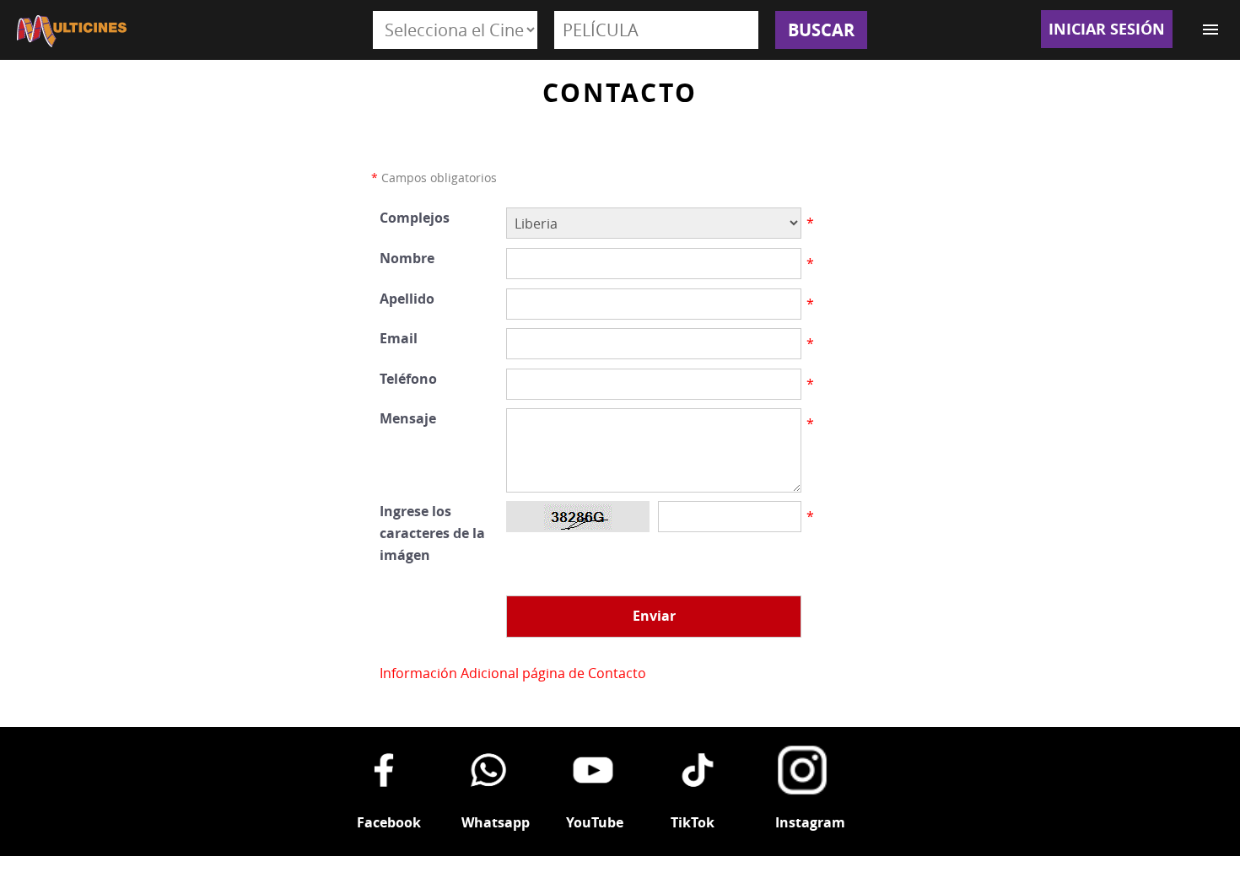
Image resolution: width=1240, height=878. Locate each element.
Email (399, 338)
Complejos (415, 217)
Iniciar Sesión (1107, 29)
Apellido (407, 298)
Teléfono (408, 378)
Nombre (407, 258)
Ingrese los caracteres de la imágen (432, 532)
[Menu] (1210, 29)
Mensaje (408, 418)
